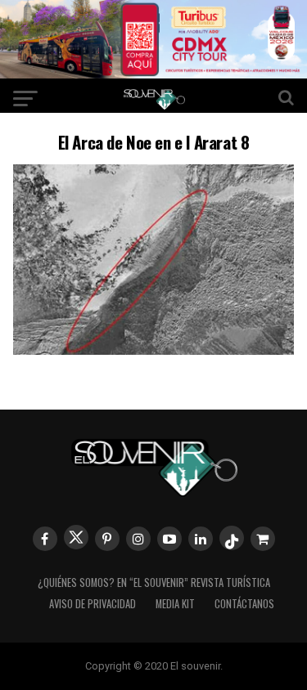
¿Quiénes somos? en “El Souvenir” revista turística (154, 582)
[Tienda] (263, 538)
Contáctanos (244, 604)
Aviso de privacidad (92, 604)
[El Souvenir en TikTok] (231, 538)
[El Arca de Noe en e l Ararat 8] (154, 349)
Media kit (175, 604)
